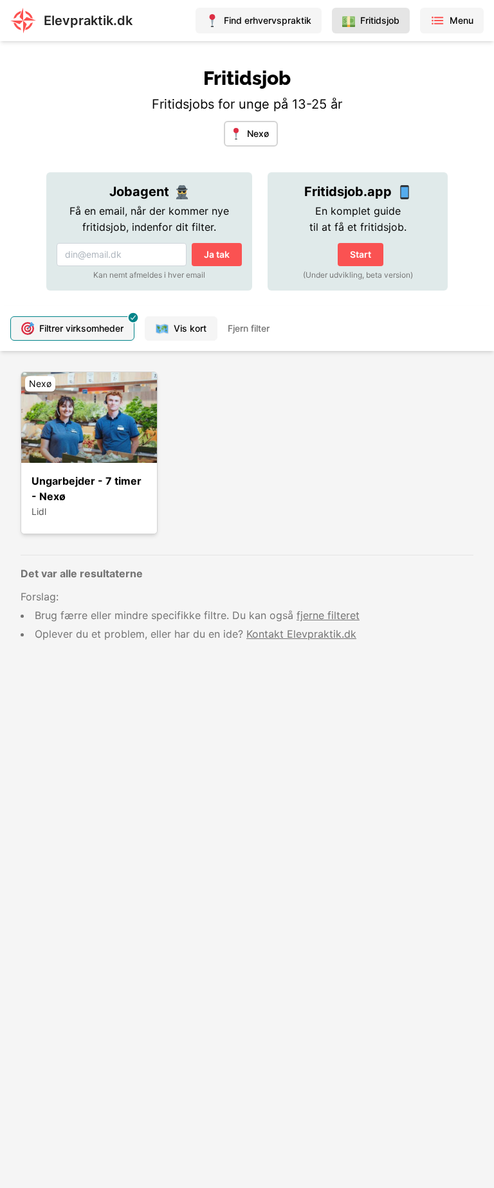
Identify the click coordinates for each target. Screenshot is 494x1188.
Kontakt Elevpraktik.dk (301, 633)
